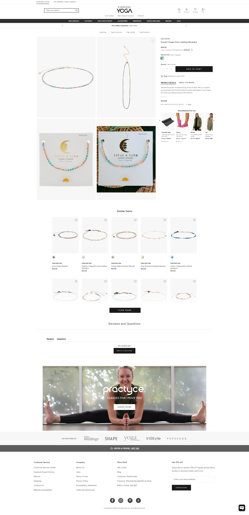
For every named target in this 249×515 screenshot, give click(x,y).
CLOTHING (88, 21)
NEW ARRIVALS (73, 21)
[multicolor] (54, 257)
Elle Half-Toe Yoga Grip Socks (181, 135)
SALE (179, 21)
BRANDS (169, 21)
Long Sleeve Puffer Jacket (196, 135)
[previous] (63, 25)
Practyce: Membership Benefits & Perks (134, 481)
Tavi (206, 132)
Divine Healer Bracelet (60, 264)
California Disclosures (85, 490)
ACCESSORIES (122, 21)
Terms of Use (82, 476)
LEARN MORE (124, 407)
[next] (186, 25)
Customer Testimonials (127, 476)
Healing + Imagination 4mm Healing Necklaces (94, 265)
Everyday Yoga (166, 132)
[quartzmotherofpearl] (83, 257)
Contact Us (39, 485)
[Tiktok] (138, 500)
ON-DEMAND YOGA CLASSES (65, 2)
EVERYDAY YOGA (42, 2)
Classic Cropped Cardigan (210, 135)
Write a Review (126, 352)
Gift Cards (121, 467)
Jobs (78, 472)
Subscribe (181, 488)
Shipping (37, 481)
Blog (119, 472)
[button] (165, 141)
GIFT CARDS (109, 16)
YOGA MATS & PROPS (104, 21)
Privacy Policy (82, 481)
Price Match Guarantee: (124, 26)
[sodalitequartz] (172, 257)
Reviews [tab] (50, 339)
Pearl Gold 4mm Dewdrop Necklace (153, 264)
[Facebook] (112, 500)
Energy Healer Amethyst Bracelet (123, 264)
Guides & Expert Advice (44, 472)
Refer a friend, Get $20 (127, 485)
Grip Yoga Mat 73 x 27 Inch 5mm (168, 135)
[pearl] (142, 257)
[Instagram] (121, 500)
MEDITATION (137, 21)
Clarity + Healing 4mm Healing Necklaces (181, 265)
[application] (241, 507)
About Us (80, 467)
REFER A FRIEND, (126, 448)
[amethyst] (113, 257)
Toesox (178, 132)
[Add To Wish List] (152, 39)
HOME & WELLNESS (153, 21)
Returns (37, 476)
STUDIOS (141, 16)
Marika (193, 132)
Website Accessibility (43, 490)
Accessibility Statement (86, 485)
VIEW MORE (125, 310)
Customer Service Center (45, 467)
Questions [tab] (61, 339)
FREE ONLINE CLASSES (125, 16)
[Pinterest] (130, 500)
